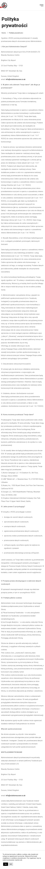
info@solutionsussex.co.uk (15, 79)
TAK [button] (5, 864)
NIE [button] (11, 864)
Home (4, 33)
